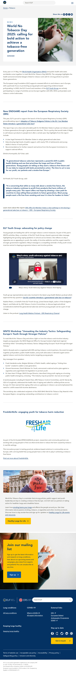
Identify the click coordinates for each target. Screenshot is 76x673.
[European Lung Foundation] (5, 2)
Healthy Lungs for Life (17, 521)
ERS (52, 613)
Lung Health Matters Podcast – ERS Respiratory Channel (39, 313)
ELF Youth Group (52, 88)
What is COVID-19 (33, 613)
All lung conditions (10, 613)
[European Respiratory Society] (25, 600)
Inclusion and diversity (28, 656)
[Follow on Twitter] (61, 634)
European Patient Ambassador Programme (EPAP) (60, 618)
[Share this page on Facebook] (69, 14)
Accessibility (42, 653)
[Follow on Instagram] (71, 634)
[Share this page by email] (72, 14)
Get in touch (61, 641)
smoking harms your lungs (22, 507)
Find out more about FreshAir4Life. (15, 458)
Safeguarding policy (10, 656)
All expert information (35, 615)
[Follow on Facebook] (52, 634)
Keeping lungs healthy (11, 631)
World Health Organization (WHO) (34, 72)
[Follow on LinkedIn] (66, 634)
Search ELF (52, 599)
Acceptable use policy (28, 653)
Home (5, 8)
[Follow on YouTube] (57, 634)
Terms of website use (10, 653)
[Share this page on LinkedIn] (67, 14)
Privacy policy (54, 653)
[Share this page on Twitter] (64, 14)
